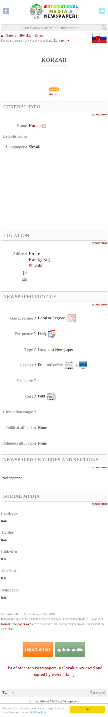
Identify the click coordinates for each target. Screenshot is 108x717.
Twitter (8, 693)
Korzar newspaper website (18, 624)
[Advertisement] (43, 189)
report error (99, 114)
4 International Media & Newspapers (54, 701)
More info (40, 712)
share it (54, 94)
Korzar (39, 35)
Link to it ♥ (61, 40)
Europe (11, 35)
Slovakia (25, 35)
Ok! (88, 709)
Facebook (98, 693)
